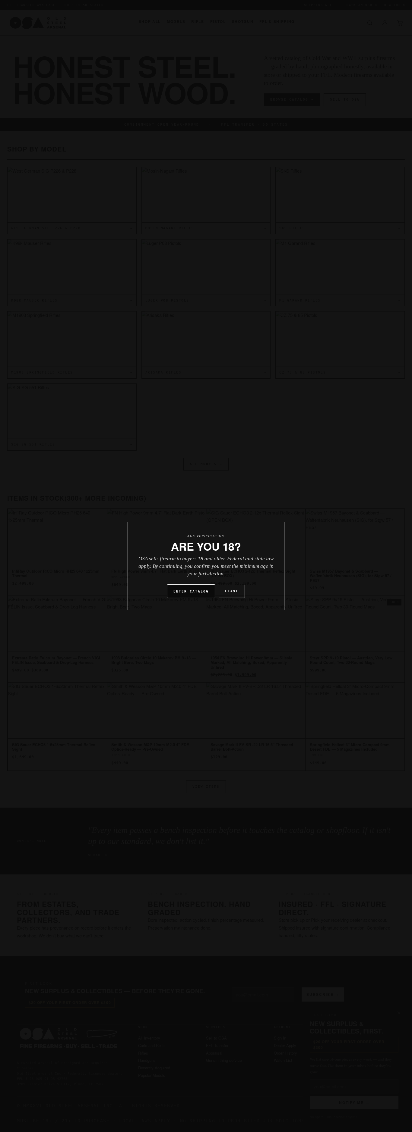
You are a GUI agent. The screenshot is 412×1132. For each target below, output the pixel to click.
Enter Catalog (191, 591)
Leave (232, 591)
